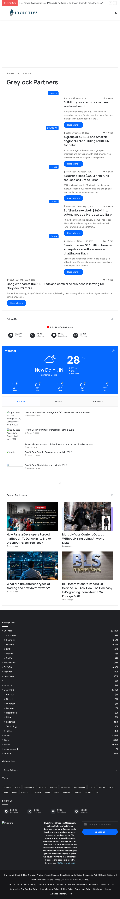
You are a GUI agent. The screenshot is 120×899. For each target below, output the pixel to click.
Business (8, 631)
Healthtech (11, 712)
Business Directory (58, 894)
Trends (7, 744)
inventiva (25, 792)
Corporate (11, 635)
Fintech (9, 699)
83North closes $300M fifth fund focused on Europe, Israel (86, 178)
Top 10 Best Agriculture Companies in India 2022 (49, 429)
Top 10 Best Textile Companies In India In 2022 (48, 452)
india (6, 792)
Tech (6, 740)
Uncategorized (11, 749)
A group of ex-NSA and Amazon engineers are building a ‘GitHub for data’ (86, 141)
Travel (9, 731)
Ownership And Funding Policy (24, 889)
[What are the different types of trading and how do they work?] (32, 565)
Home (11, 73)
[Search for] (116, 14)
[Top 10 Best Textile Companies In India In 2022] (15, 456)
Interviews (9, 676)
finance (92, 787)
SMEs (9, 658)
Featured (8, 672)
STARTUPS (9, 690)
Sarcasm (8, 685)
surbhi (68, 133)
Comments (97, 401)
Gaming (10, 708)
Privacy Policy (30, 884)
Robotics (10, 722)
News (56, 792)
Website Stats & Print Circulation (83, 884)
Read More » (73, 125)
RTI (5, 681)
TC (96, 792)
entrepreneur (79, 787)
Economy (10, 640)
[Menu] (3, 14)
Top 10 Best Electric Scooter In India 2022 (46, 465)
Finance (10, 644)
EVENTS (8, 667)
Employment (10, 662)
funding (102, 787)
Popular (21, 401)
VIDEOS (7, 753)
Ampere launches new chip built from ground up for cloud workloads (59, 444)
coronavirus (29, 787)
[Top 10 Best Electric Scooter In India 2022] (15, 469)
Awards (108, 889)
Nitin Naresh (71, 172)
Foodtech (10, 703)
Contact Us (61, 884)
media (47, 792)
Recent (58, 401)
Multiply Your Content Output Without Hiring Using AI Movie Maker (83, 538)
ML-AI (9, 717)
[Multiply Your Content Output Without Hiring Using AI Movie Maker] (87, 516)
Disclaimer (98, 889)
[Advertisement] (60, 44)
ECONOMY (65, 787)
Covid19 (53, 787)
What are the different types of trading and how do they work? (28, 586)
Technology (12, 726)
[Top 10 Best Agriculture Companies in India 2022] (15, 434)
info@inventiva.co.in (65, 863)
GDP (8, 649)
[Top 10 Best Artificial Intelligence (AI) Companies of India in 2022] (15, 418)
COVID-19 (42, 787)
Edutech (10, 694)
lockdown (37, 792)
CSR (9, 884)
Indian (14, 792)
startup (77, 792)
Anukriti (69, 98)
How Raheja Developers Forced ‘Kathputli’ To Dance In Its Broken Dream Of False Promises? (61, 3)
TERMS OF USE (107, 884)
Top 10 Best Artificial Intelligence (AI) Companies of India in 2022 (57, 412)
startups (88, 792)
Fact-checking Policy (49, 889)
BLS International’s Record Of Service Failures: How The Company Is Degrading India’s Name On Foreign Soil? (87, 590)
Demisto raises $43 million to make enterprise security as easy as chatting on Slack (88, 249)
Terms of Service (46, 884)
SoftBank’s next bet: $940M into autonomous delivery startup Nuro (88, 212)
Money (9, 653)
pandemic (67, 792)
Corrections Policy (83, 889)
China (17, 787)
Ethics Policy (67, 889)
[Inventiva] (23, 13)
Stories (7, 735)
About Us (17, 884)
